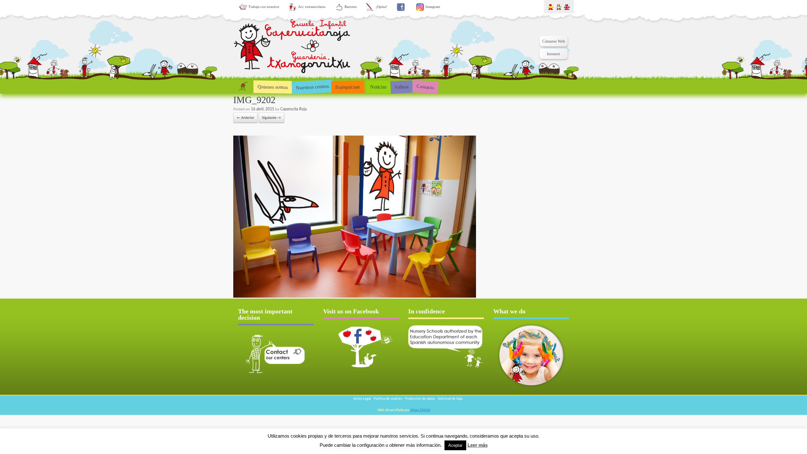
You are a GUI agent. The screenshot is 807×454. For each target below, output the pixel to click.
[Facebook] (400, 7)
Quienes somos (273, 87)
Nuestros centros (312, 86)
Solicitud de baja (450, 398)
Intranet (553, 53)
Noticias (378, 87)
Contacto (425, 86)
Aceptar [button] (455, 445)
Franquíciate (347, 87)
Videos (401, 87)
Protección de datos (420, 398)
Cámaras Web (553, 41)
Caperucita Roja (293, 109)
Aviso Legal (362, 398)
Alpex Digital (420, 410)
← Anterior (245, 117)
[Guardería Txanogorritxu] (292, 47)
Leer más (477, 445)
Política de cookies (388, 398)
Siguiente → (271, 117)
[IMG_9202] (354, 296)
